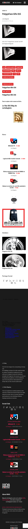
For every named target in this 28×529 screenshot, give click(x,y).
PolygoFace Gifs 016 (9, 95)
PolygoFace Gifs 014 (9, 87)
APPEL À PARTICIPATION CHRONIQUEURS (12, 507)
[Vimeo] (14, 281)
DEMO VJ (4, 11)
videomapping (8, 73)
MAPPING (14, 421)
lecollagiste (11, 67)
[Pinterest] (20, 281)
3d (4, 67)
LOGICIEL (10, 421)
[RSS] (15, 283)
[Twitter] (7, 281)
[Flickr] (12, 283)
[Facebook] (4, 281)
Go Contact (18, 2)
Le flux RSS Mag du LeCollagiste (9, 106)
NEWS (19, 421)
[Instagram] (17, 281)
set (14, 70)
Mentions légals (14, 525)
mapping (19, 67)
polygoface (7, 70)
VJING (15, 452)
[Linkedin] (10, 281)
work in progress (9, 77)
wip (19, 73)
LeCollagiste (12, 522)
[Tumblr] (24, 281)
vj (14, 73)
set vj (19, 70)
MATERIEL (12, 437)
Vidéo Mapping (6, 499)
